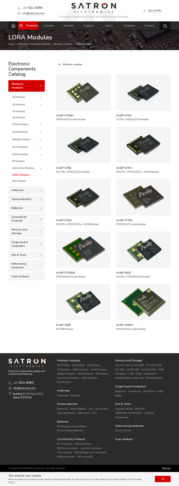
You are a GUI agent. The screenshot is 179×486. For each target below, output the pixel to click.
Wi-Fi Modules (20, 147)
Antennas (18, 190)
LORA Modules (21, 174)
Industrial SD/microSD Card (129, 378)
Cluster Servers (123, 430)
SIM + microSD (85, 456)
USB (131, 373)
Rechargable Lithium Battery (72, 426)
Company (129, 25)
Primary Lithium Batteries (70, 430)
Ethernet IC (84, 413)
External (75, 395)
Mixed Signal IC (78, 408)
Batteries (17, 208)
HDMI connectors (66, 456)
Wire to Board (64, 452)
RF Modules (18, 161)
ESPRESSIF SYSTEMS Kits (128, 413)
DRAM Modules (154, 378)
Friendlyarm (134, 391)
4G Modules (18, 104)
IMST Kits (140, 408)
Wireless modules (17, 85)
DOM (161, 369)
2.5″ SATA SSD (154, 365)
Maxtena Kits (122, 417)
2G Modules (18, 117)
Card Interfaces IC (66, 413)
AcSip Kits (149, 413)
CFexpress (121, 373)
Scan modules (20, 276)
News (109, 25)
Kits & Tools (19, 255)
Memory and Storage (19, 231)
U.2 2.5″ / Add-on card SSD (129, 365)
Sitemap (166, 468)
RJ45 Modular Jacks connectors (90, 452)
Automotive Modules (23, 168)
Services (68, 25)
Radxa (118, 395)
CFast (139, 373)
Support (89, 25)
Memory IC (62, 408)
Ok (162, 479)
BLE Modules (19, 181)
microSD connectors (91, 448)
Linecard (48, 25)
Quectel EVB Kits (124, 408)
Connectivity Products (19, 218)
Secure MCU (101, 408)
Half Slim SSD (148, 369)
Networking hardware (19, 265)
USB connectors (82, 444)
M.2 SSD (119, 369)
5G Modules (18, 97)
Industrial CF (150, 373)
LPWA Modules (20, 124)
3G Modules (18, 111)
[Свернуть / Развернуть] (40, 86)
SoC (91, 408)
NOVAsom (149, 391)
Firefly (160, 391)
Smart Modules (20, 132)
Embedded (63, 395)
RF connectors (64, 444)
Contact (149, 25)
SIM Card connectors (68, 448)
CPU (94, 413)
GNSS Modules (20, 154)
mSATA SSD (132, 369)
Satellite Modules (21, 139)
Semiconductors (21, 199)
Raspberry (120, 391)
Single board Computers (20, 244)
